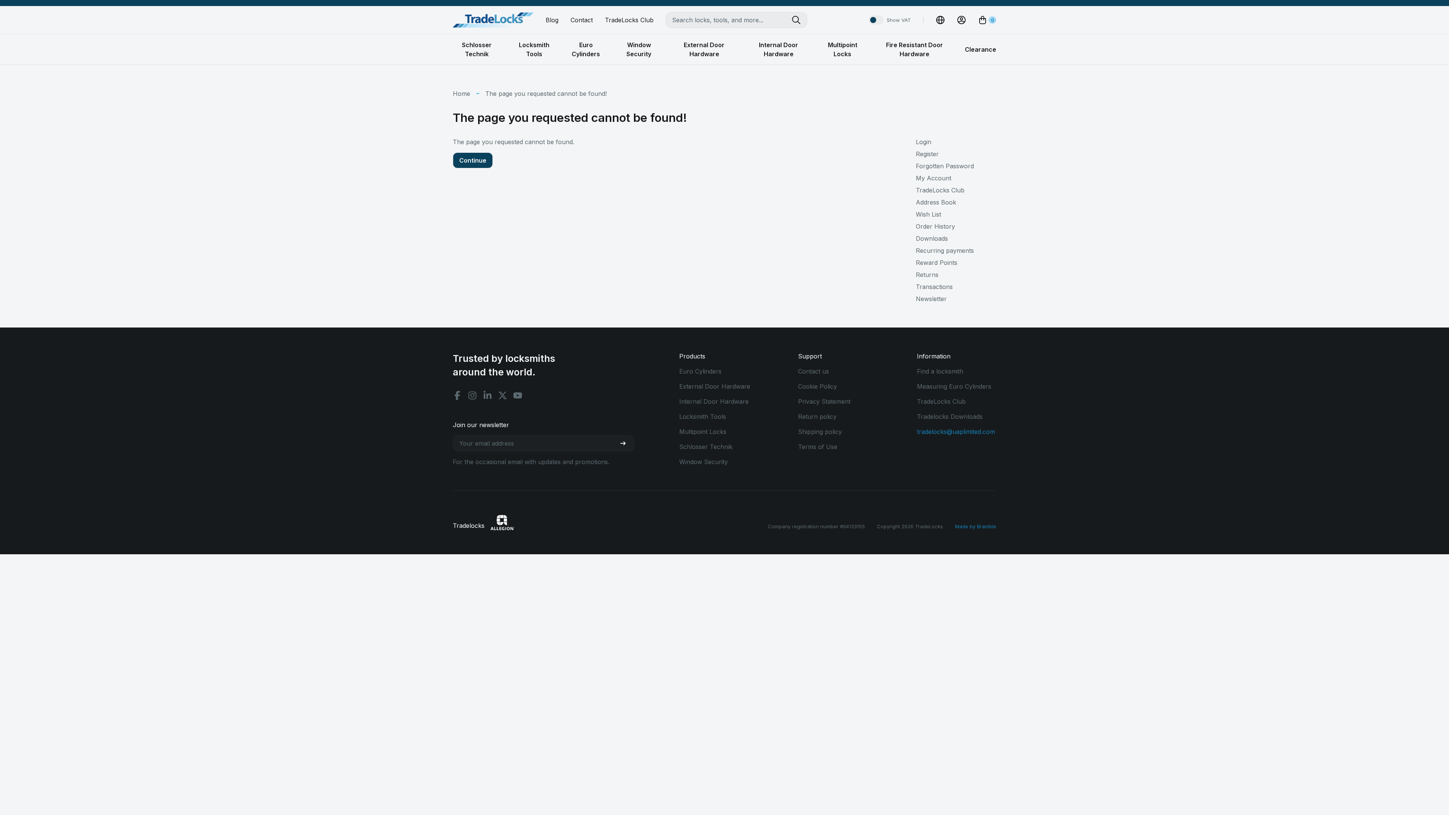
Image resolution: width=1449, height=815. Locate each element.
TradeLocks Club (629, 20)
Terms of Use (817, 447)
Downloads (932, 238)
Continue (472, 160)
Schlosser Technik (705, 447)
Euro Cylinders (700, 371)
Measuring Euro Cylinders (954, 386)
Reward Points (936, 262)
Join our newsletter (481, 425)
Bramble (986, 526)
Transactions (934, 287)
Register (927, 154)
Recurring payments (945, 250)
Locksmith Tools (702, 416)
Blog (552, 20)
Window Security (703, 462)
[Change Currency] (940, 20)
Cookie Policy (817, 386)
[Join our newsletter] (626, 443)
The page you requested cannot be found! (546, 93)
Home (461, 93)
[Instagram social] (472, 395)
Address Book (936, 202)
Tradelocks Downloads (950, 416)
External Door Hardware (714, 386)
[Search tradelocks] (799, 20)
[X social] (502, 395)
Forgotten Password (945, 166)
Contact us (813, 371)
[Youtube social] (517, 395)
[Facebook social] (457, 395)
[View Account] (961, 20)
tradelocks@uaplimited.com (956, 431)
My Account (933, 178)
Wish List (928, 214)
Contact (582, 20)
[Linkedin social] (487, 395)
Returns (927, 274)
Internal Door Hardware (714, 401)
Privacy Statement (824, 401)
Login (923, 142)
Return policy (817, 416)
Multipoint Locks (702, 431)
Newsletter (931, 299)
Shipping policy (820, 431)
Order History (935, 226)
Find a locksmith (940, 371)
